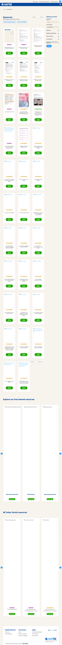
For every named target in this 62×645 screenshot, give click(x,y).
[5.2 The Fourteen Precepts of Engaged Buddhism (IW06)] (9, 234)
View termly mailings (22, 21)
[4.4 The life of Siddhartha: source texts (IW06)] (38, 234)
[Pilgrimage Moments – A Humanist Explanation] (9, 36)
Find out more (12, 499)
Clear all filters (49, 18)
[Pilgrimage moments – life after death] (38, 68)
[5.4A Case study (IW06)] (9, 201)
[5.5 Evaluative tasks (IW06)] (38, 168)
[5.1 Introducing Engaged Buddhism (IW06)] (24, 234)
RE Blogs (35, 1)
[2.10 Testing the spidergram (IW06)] (38, 267)
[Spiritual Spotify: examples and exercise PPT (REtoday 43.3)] (24, 100)
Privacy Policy (35, 633)
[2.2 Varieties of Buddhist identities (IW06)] (24, 335)
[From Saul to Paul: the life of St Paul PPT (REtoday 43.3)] (9, 134)
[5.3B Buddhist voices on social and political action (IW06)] (38, 201)
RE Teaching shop (44, 1)
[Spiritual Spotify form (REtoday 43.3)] (24, 134)
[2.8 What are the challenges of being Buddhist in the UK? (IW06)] (24, 301)
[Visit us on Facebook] (52, 630)
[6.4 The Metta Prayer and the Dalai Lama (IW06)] (38, 134)
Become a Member (23, 633)
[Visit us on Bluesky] (56, 630)
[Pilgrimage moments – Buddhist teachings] (24, 68)
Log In (20, 632)
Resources (7, 632)
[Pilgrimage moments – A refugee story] (9, 68)
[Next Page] (43, 17)
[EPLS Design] (25, 643)
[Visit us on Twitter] (53, 630)
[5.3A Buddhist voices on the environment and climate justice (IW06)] (24, 369)
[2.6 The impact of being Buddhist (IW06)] (38, 301)
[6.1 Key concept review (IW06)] (24, 168)
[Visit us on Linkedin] (50, 630)
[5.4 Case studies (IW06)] (24, 201)
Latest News (54, 1)
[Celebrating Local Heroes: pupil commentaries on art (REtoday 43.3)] (38, 100)
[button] (2, 454)
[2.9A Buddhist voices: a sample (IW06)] (9, 301)
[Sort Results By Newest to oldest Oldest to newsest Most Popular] (52, 27)
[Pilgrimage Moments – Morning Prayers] (38, 36)
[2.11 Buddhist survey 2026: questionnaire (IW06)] (24, 267)
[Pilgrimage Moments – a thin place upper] (24, 36)
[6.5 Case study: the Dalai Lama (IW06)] (38, 335)
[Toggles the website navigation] (60, 4)
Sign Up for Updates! (23, 635)
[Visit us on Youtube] (49, 630)
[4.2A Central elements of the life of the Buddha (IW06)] (9, 267)
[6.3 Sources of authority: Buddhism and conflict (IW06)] (9, 168)
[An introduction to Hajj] (9, 100)
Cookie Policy (35, 635)
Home (4, 9)
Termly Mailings (8, 633)
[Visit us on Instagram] (55, 630)
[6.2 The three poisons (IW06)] (9, 369)
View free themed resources (9, 21)
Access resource (9, 53)
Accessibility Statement (37, 632)
